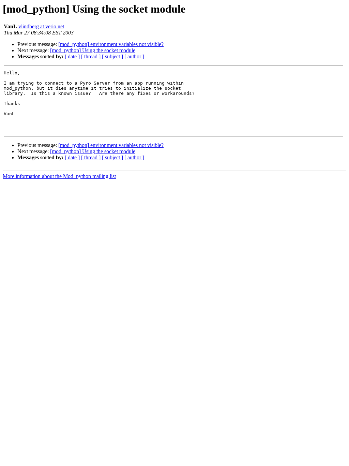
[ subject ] (112, 56)
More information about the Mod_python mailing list (59, 176)
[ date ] (72, 56)
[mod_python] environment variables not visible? (111, 44)
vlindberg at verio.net (41, 26)
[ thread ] (91, 56)
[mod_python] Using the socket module (92, 50)
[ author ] (134, 56)
